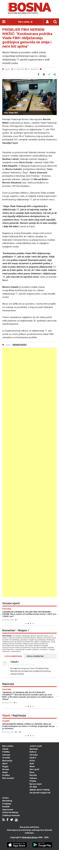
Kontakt (5, 806)
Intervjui (6, 755)
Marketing (7, 801)
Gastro (32, 758)
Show (32, 766)
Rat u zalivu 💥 (25, 22)
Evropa (5, 769)
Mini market (8, 778)
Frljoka (32, 781)
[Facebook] (7, 820)
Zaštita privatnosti (11, 815)
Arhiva (5, 798)
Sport (4, 763)
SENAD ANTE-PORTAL (39, 790)
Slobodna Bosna (30, 837)
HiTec (32, 761)
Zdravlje (33, 755)
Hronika (6, 758)
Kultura (32, 752)
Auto (31, 763)
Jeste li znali (35, 746)
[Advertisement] (29, 472)
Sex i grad (34, 769)
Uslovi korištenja (10, 812)
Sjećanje (33, 749)
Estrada (33, 775)
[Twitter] (11, 820)
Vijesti (5, 749)
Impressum (7, 809)
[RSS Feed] (3, 820)
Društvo (6, 775)
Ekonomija (7, 761)
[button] (54, 81)
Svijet (5, 772)
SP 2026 (33, 787)
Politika (6, 752)
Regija (5, 766)
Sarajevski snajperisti (39, 793)
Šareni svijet (35, 784)
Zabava (33, 778)
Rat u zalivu (7, 746)
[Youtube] (16, 820)
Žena (31, 772)
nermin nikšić (19, 345)
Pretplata (6, 804)
